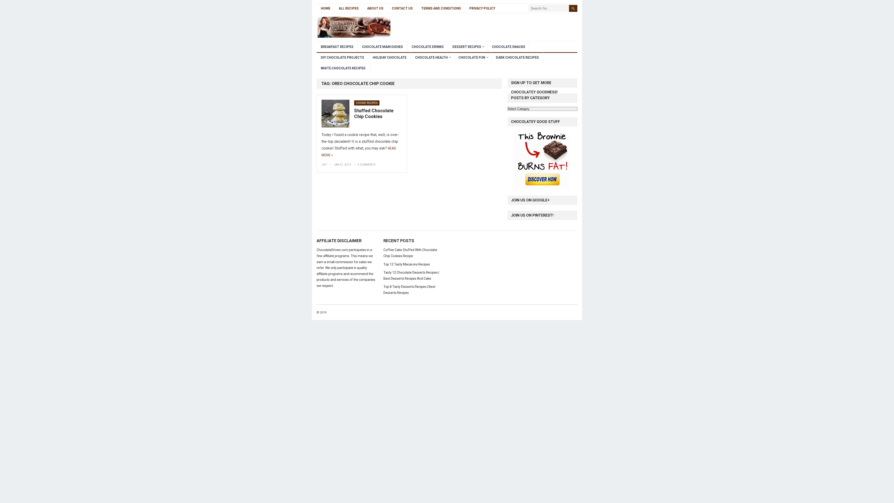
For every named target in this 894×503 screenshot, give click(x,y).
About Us (375, 8)
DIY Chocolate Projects (342, 57)
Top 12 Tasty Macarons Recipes (406, 264)
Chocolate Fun (471, 57)
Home (325, 8)
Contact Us (402, 8)
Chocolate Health (431, 57)
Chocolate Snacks (508, 47)
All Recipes (349, 8)
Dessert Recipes (466, 47)
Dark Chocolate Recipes (517, 57)
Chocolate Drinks (428, 47)
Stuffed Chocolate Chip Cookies (373, 113)
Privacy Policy (482, 8)
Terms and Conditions (441, 8)
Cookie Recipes (367, 103)
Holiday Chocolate (389, 57)
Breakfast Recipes (337, 47)
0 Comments (366, 164)
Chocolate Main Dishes (382, 47)
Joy (324, 164)
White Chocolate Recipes (343, 68)
